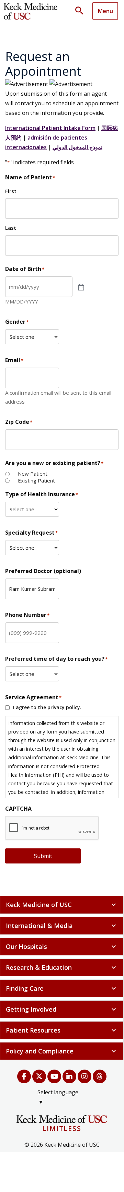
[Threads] (99, 1076)
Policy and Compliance (62, 1051)
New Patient (32, 473)
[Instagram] (84, 1076)
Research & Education (62, 967)
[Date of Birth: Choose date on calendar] (80, 286)
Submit (43, 856)
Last (10, 227)
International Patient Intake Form (50, 128)
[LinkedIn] (69, 1076)
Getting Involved (62, 1009)
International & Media (62, 925)
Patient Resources (62, 1030)
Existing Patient (36, 480)
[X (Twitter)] (39, 1076)
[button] (81, 11)
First (10, 191)
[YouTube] (54, 1076)
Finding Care (62, 988)
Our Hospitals (62, 946)
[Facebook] (24, 1076)
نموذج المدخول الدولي (77, 147)
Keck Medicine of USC (62, 905)
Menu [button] (105, 11)
